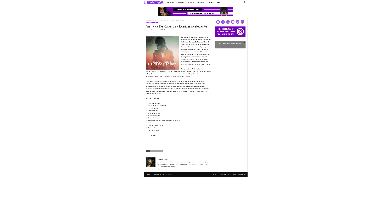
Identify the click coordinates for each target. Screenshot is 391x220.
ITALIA (160, 20)
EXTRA (211, 2)
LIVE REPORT (181, 2)
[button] (244, 2)
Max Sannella (155, 30)
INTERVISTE (191, 2)
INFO (218, 2)
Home (147, 20)
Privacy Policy (232, 174)
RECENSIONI (170, 2)
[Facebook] (159, 169)
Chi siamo (215, 174)
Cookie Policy (242, 174)
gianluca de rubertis (156, 151)
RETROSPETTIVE (201, 2)
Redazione (223, 174)
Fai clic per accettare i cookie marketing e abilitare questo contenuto (230, 45)
